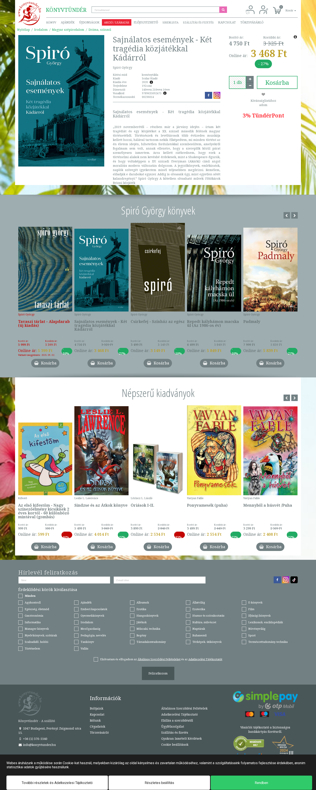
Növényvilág (256, 629)
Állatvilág (198, 602)
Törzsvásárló (252, 22)
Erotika (141, 609)
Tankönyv (87, 642)
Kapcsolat (227, 22)
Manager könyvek (37, 629)
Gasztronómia (34, 615)
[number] (237, 82)
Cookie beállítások (174, 744)
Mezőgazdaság (90, 629)
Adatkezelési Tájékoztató (179, 714)
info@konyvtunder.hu (39, 745)
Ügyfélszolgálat (172, 726)
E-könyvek (255, 602)
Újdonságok (89, 22)
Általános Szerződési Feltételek (184, 708)
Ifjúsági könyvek (259, 615)
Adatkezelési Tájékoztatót (205, 659)
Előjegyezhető (146, 22)
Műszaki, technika (148, 629)
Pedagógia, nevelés (93, 635)
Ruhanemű (199, 635)
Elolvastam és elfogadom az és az (161, 659)
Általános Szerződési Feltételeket (159, 659)
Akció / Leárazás (116, 22)
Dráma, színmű (100, 30)
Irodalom (41, 30)
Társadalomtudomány (151, 642)
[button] (286, 8)
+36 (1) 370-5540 (34, 739)
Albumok (143, 602)
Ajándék (68, 22)
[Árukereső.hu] (249, 744)
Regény (141, 635)
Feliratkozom (158, 673)
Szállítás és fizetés (198, 22)
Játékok (142, 622)
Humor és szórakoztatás (208, 615)
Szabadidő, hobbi (36, 642)
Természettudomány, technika (268, 642)
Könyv (51, 22)
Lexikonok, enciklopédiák (265, 622)
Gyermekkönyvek (92, 615)
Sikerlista (170, 22)
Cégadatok (97, 726)
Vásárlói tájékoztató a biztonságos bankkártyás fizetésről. (265, 729)
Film (251, 609)
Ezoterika (198, 609)
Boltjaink (96, 708)
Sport (252, 635)
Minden (30, 596)
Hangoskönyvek (147, 615)
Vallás (84, 648)
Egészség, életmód (37, 609)
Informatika (33, 622)
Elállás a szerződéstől (177, 720)
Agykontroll (33, 602)
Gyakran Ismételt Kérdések (181, 738)
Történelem (32, 648)
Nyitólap (23, 30)
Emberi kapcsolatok (94, 609)
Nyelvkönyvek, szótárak (41, 635)
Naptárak (198, 629)
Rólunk (95, 720)
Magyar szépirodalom (68, 30)
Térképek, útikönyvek (207, 642)
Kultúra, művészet (204, 622)
